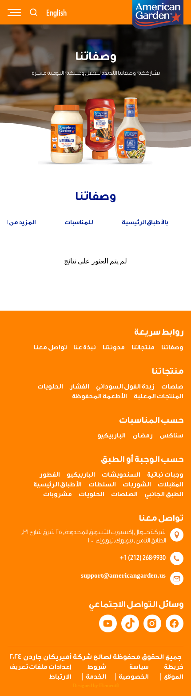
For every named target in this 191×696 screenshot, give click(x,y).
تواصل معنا (50, 347)
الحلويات (50, 386)
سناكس (171, 435)
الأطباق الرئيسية (57, 484)
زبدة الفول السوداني (125, 386)
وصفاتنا (172, 347)
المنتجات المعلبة (158, 396)
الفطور (50, 474)
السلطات (102, 484)
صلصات (172, 386)
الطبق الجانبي (163, 494)
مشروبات (57, 494)
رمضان (142, 435)
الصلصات (124, 494)
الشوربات (137, 484)
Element (109, 685)
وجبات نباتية (165, 474)
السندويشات (121, 474)
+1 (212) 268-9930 (142, 557)
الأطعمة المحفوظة (99, 396)
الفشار (79, 386)
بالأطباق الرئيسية (145, 222)
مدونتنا (114, 347)
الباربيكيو (111, 435)
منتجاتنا (143, 347)
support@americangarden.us (123, 575)
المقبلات (170, 484)
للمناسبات (78, 222)
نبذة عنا (84, 347)
